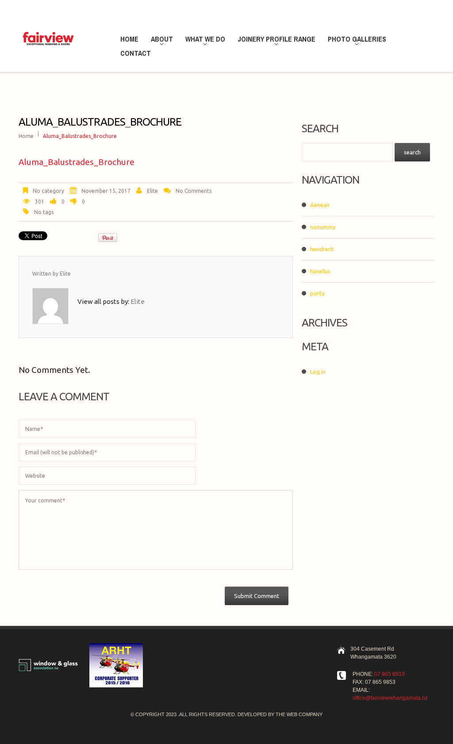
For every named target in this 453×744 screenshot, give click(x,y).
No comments (193, 191)
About (159, 40)
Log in (318, 371)
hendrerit (322, 249)
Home (129, 39)
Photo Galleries (354, 40)
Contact (135, 53)
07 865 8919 (389, 674)
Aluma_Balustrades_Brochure (76, 162)
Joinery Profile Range (274, 40)
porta (317, 293)
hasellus (320, 271)
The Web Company (299, 714)
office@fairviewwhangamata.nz (390, 698)
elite (152, 191)
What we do (203, 40)
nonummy (322, 227)
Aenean (320, 205)
